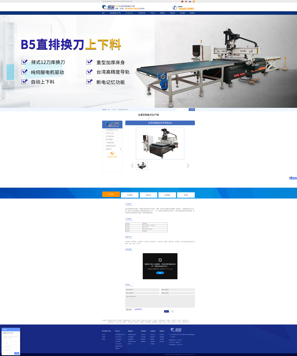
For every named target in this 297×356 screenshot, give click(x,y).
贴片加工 (150, 320)
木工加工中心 (129, 13)
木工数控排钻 (118, 339)
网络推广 (125, 322)
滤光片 (179, 320)
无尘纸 (164, 322)
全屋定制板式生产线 (115, 13)
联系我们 (192, 13)
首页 (103, 13)
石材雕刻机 (130, 339)
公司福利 (162, 339)
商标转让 (137, 322)
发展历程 (152, 341)
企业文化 (152, 334)
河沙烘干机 (174, 320)
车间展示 (152, 343)
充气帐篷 (168, 320)
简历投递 (162, 341)
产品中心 (152, 13)
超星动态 (143, 339)
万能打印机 (143, 320)
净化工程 (179, 322)
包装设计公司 (185, 320)
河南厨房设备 (111, 322)
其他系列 (117, 348)
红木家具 (155, 320)
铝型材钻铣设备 (119, 346)
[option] (160, 143)
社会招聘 (162, 334)
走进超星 (182, 13)
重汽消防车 (130, 322)
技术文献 (143, 336)
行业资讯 (143, 334)
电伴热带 (173, 322)
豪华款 (103, 339)
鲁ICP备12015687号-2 (190, 354)
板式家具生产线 (132, 341)
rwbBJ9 (138, 309)
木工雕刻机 (130, 336)
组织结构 (152, 336)
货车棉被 (119, 320)
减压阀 (160, 322)
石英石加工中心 (186, 322)
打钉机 (129, 343)
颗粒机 (138, 320)
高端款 (103, 336)
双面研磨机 (148, 322)
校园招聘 (162, 336)
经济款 (103, 334)
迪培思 (134, 320)
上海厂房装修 (118, 322)
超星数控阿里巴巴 (127, 320)
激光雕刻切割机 (132, 334)
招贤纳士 (152, 339)
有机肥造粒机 (161, 320)
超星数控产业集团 (112, 320)
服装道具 (142, 322)
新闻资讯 (172, 13)
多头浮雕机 (118, 341)
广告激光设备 (141, 13)
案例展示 (162, 13)
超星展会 (143, 341)
